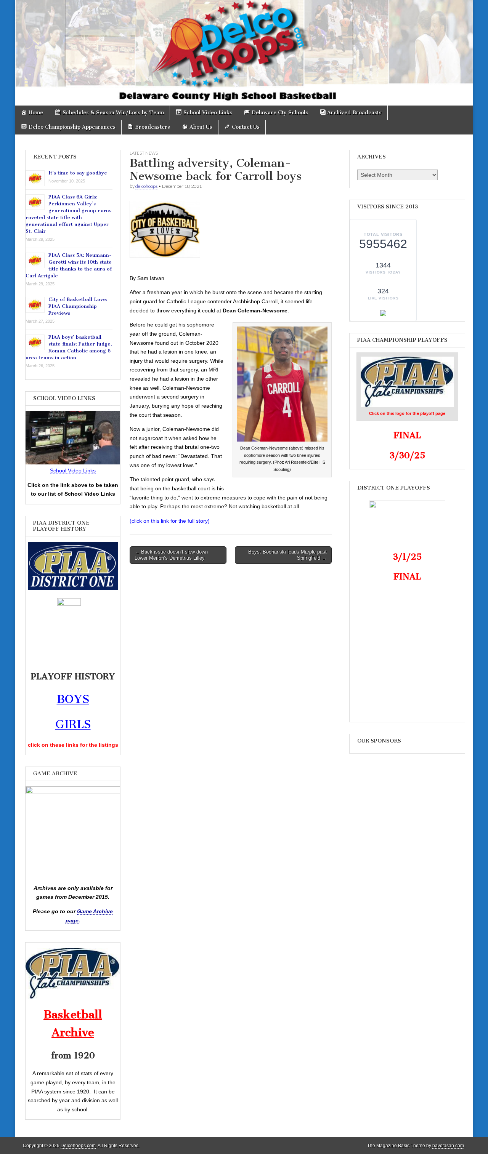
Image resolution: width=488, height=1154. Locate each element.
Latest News (144, 152)
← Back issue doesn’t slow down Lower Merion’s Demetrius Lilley (171, 555)
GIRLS (73, 724)
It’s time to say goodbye (77, 173)
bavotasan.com (448, 1145)
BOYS (73, 699)
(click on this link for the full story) (170, 521)
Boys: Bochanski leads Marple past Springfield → (287, 555)
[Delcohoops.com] (244, 53)
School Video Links (73, 470)
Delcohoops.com (78, 1145)
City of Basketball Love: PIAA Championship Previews (78, 306)
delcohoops (146, 186)
